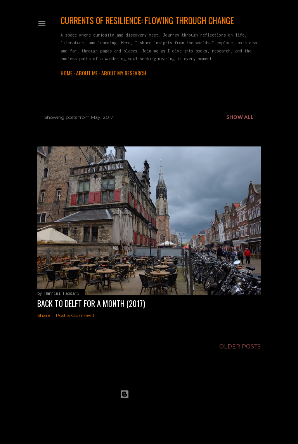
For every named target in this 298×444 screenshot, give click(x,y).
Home (67, 73)
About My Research (123, 73)
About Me (87, 73)
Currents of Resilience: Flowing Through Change (147, 20)
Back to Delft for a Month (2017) (91, 303)
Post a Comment (75, 315)
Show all (240, 117)
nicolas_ (169, 409)
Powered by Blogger (155, 394)
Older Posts (240, 346)
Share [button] (43, 315)
